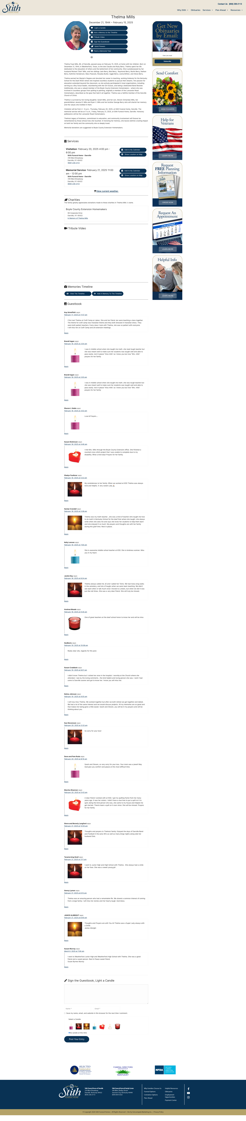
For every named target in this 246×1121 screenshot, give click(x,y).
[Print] (92, 57)
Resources (235, 10)
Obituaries (195, 10)
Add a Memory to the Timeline (105, 32)
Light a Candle (100, 28)
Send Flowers (99, 46)
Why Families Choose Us (152, 1088)
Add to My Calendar (132, 150)
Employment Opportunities (170, 1096)
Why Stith (181, 10)
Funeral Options (149, 1092)
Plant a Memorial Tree (102, 51)
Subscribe (167, 61)
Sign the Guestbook (101, 42)
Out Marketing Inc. (142, 1112)
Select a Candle (75, 1019)
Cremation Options (151, 1095)
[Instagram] (188, 1097)
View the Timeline (77, 294)
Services (207, 10)
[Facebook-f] (188, 1088)
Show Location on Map (133, 154)
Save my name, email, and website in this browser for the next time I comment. (97, 1013)
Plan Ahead (220, 10)
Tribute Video (99, 37)
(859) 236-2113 (74, 163)
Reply (66, 333)
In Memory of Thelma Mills (78, 218)
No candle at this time (78, 1033)
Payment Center (171, 1100)
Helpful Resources (171, 1088)
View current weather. (107, 191)
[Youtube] (188, 1093)
